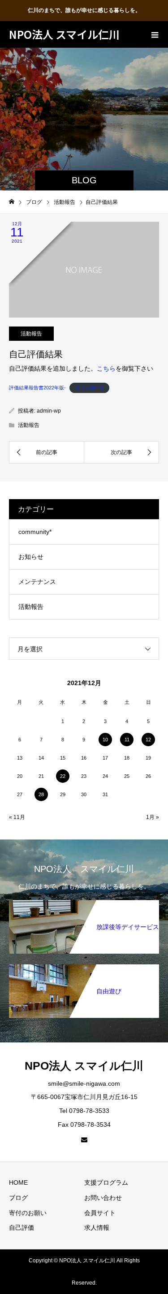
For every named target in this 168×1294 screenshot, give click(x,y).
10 (105, 739)
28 (41, 794)
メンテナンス (37, 581)
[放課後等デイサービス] (84, 904)
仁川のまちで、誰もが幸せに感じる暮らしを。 (84, 10)
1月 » (152, 817)
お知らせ (30, 556)
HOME (18, 1182)
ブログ (18, 1197)
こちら (106, 368)
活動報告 (31, 334)
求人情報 (96, 1227)
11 (127, 739)
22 (62, 776)
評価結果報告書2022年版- (37, 387)
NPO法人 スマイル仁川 (64, 34)
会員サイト (100, 1212)
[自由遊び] (84, 968)
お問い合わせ (103, 1197)
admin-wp (49, 411)
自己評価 (21, 1227)
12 (148, 739)
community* (35, 531)
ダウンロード (89, 387)
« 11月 (17, 817)
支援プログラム (106, 1182)
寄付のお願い (28, 1212)
